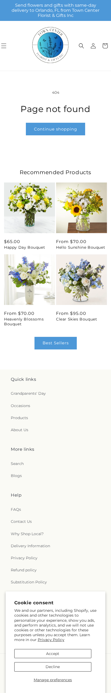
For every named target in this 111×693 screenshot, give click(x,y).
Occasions (20, 405)
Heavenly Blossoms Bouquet (24, 321)
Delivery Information (30, 545)
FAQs (16, 509)
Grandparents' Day (28, 393)
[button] (81, 46)
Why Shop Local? (27, 533)
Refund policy (24, 570)
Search (17, 463)
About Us (19, 429)
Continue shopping (55, 129)
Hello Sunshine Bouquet (80, 247)
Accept (52, 653)
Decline (53, 666)
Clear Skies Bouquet (76, 319)
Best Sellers (56, 342)
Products (19, 417)
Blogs (16, 475)
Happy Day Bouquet (24, 247)
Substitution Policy (29, 582)
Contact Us (21, 521)
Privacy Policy (51, 639)
